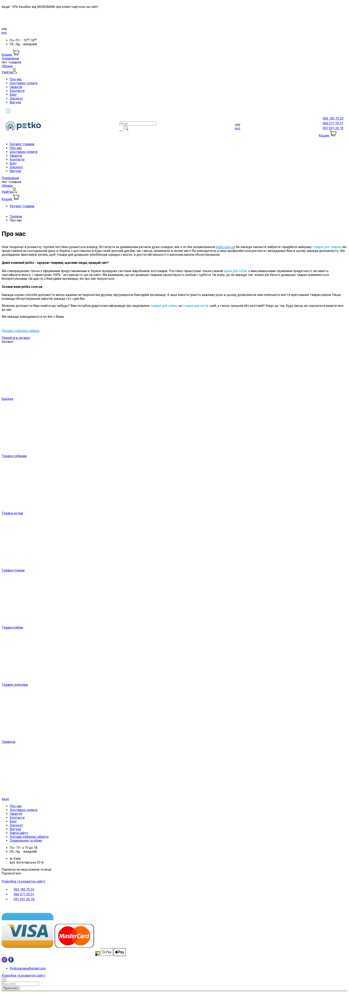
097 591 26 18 (333, 128)
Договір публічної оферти (29, 837)
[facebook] (11, 961)
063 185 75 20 (333, 118)
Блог (13, 95)
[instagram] (4, 961)
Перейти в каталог (16, 338)
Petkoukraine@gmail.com (28, 968)
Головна (16, 216)
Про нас (16, 79)
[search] (121, 130)
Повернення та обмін (26, 841)
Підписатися (11, 873)
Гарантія (16, 87)
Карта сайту (19, 833)
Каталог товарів (22, 144)
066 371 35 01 (333, 123)
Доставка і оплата (23, 83)
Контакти (17, 91)
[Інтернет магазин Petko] (23, 129)
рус (4, 33)
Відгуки (15, 102)
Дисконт (16, 98)
